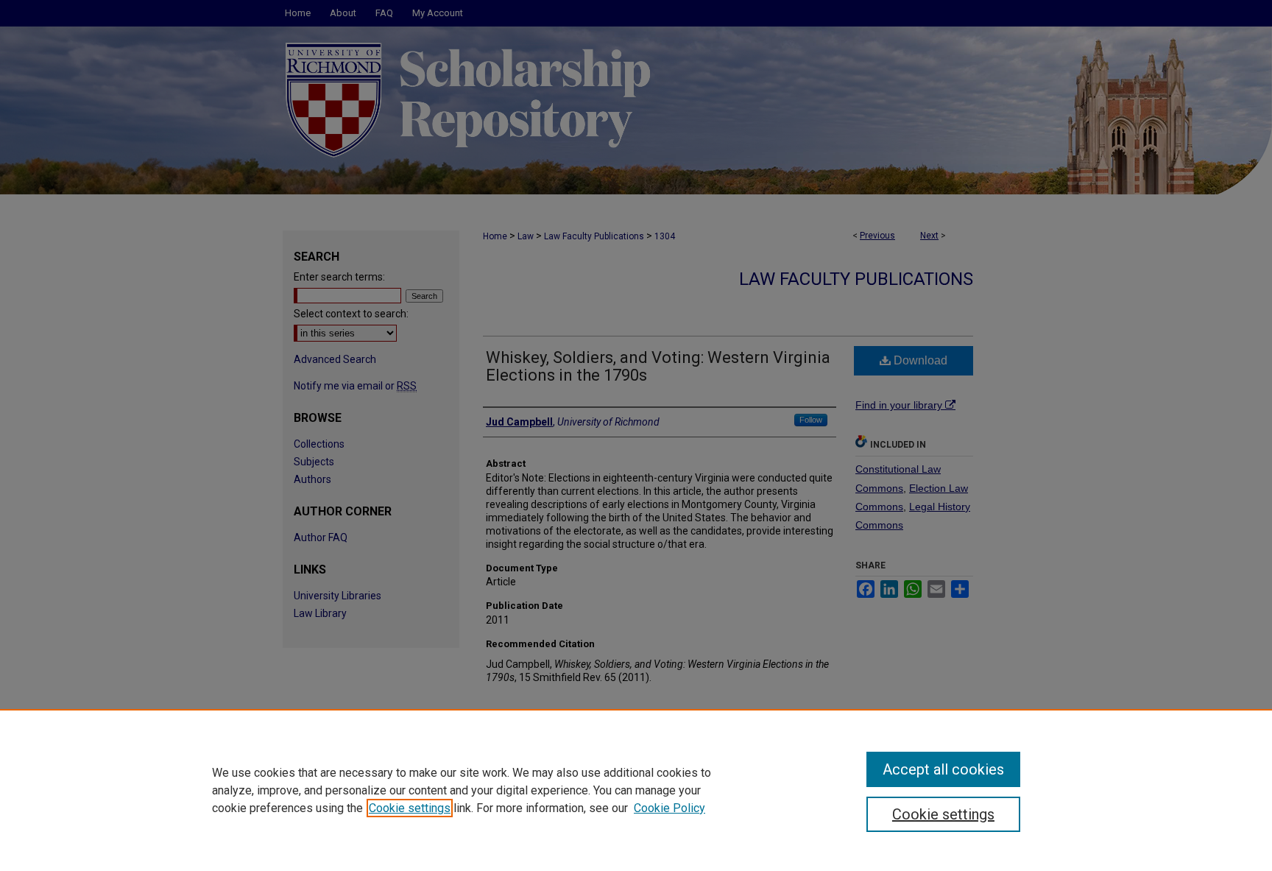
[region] (636, 790)
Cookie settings (410, 808)
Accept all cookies (943, 769)
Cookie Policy (669, 808)
